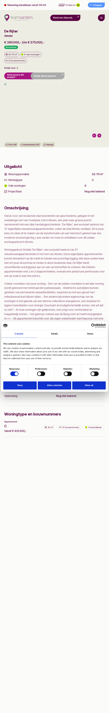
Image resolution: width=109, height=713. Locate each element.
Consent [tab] (19, 333)
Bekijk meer (10, 68)
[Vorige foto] (94, 136)
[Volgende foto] (99, 136)
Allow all (89, 385)
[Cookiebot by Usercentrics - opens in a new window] (93, 325)
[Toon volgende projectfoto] (54, 111)
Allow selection (54, 385)
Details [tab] (54, 333)
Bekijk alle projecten (45, 75)
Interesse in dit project (15, 75)
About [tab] (90, 333)
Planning (49, 145)
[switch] (41, 373)
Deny (20, 385)
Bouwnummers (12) (31, 145)
